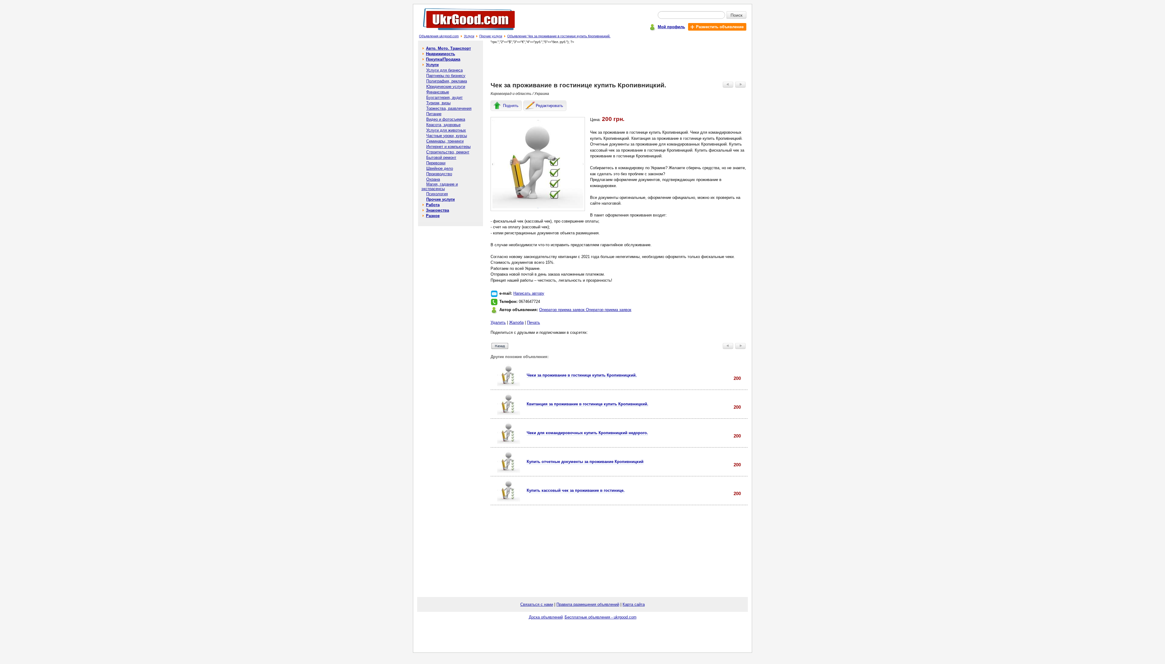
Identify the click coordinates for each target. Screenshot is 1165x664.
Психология (437, 194)
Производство (439, 174)
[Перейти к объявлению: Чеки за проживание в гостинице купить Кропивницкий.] (508, 385)
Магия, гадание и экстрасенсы (439, 186)
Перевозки (435, 163)
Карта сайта (634, 604)
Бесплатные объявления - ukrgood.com (601, 617)
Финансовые (437, 92)
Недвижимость (440, 54)
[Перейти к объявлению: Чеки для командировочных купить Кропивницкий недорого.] (508, 442)
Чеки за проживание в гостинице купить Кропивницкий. (582, 375)
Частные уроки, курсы (446, 135)
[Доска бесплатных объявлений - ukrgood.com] (465, 31)
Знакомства (437, 210)
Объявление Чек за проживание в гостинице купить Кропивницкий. (558, 36)
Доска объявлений (546, 617)
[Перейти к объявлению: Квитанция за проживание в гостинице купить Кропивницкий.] (508, 413)
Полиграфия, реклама (446, 81)
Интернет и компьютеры (448, 146)
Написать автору (528, 293)
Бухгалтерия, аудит (444, 97)
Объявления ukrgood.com (439, 36)
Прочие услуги (490, 36)
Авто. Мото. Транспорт (448, 48)
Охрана (433, 179)
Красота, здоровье (443, 124)
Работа (433, 205)
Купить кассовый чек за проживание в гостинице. (576, 490)
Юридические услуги (445, 86)
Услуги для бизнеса (444, 70)
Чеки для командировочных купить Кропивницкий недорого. (587, 433)
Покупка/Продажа (443, 59)
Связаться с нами (536, 604)
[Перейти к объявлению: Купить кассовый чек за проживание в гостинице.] (508, 500)
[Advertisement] (619, 62)
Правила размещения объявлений (587, 604)
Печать (533, 322)
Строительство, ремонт (447, 152)
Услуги (469, 36)
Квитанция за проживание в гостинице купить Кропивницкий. (587, 404)
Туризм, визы (438, 103)
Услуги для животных (446, 130)
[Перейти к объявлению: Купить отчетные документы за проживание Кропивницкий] (508, 471)
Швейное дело (439, 168)
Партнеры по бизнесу (445, 75)
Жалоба (516, 322)
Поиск (736, 15)
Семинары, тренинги (445, 141)
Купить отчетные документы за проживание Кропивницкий (585, 461)
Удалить (498, 322)
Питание (433, 114)
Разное (433, 215)
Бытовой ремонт (441, 157)
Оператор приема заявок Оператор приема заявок (585, 309)
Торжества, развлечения (448, 108)
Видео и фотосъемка (445, 119)
